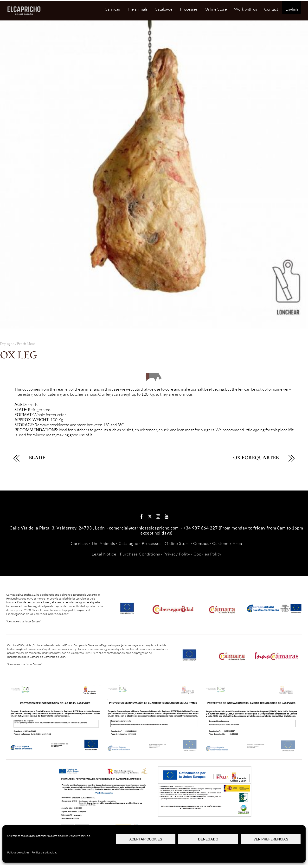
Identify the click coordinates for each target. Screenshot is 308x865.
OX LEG (18, 354)
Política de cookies (18, 852)
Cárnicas (112, 9)
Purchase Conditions (140, 553)
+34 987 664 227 (200, 527)
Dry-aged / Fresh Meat (17, 343)
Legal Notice (104, 553)
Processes (189, 9)
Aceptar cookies (145, 839)
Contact (271, 9)
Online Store (216, 9)
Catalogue (164, 9)
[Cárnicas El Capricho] (24, 15)
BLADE (37, 457)
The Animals (103, 543)
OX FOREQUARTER (256, 457)
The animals (137, 9)
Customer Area (227, 543)
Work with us (245, 9)
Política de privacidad (45, 852)
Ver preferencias (270, 839)
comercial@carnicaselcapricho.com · (146, 527)
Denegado (208, 839)
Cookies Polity (207, 553)
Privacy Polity (176, 553)
